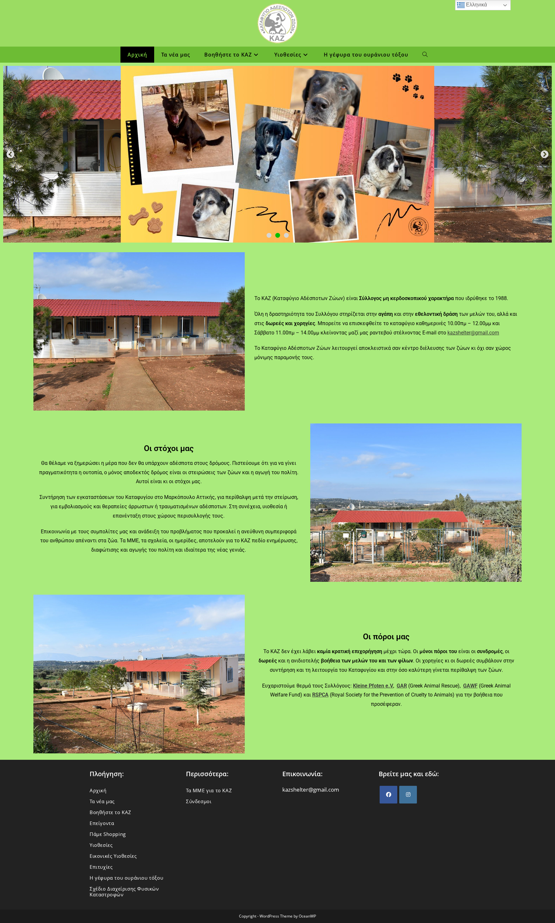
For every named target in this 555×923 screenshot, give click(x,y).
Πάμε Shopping (108, 834)
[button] (10, 154)
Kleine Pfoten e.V (373, 686)
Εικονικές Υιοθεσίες (113, 856)
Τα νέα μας (102, 801)
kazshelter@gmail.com (473, 333)
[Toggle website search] (425, 55)
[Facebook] (388, 794)
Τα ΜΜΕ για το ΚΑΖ (209, 790)
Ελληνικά (476, 4)
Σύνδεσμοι (198, 801)
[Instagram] (408, 794)
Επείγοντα (102, 823)
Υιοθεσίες (101, 845)
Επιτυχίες (101, 867)
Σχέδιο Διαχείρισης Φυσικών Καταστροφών (124, 891)
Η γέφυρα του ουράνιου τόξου (126, 877)
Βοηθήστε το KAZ (110, 812)
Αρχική (98, 790)
